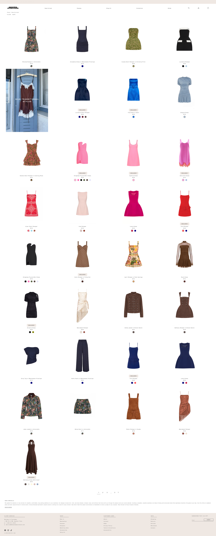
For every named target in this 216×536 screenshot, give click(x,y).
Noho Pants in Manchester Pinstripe (82, 378)
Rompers (62, 525)
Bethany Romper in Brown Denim (184, 328)
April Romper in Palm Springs (134, 277)
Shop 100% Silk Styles (14, 2)
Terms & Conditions (110, 528)
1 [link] (98, 493)
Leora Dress (133, 226)
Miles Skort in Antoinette (82, 429)
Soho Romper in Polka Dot (83, 277)
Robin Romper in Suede (133, 429)
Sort (14, 14)
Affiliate (153, 523)
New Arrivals (48, 8)
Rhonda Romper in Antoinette (31, 62)
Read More (8, 507)
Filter (9, 14)
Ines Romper (82, 226)
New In (62, 519)
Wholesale (154, 525)
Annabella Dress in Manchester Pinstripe (82, 62)
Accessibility (107, 530)
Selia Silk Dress (184, 176)
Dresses (79, 8)
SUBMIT (209, 519)
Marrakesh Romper (82, 328)
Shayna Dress (184, 112)
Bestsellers (63, 521)
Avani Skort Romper (31, 226)
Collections (139, 8)
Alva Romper (184, 226)
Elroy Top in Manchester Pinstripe (31, 378)
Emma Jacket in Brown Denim (133, 328)
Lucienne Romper (184, 62)
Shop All (108, 8)
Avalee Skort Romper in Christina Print (133, 62)
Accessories (63, 530)
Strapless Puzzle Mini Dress (82, 176)
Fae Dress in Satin (133, 112)
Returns (153, 521)
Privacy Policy (108, 525)
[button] (207, 7)
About (105, 519)
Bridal (169, 8)
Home (8, 12)
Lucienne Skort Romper (82, 112)
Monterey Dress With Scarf (31, 480)
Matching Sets (64, 528)
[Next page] (118, 492)
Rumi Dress (184, 277)
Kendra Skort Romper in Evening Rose (31, 176)
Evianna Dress (31, 328)
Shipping (153, 519)
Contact (106, 521)
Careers (153, 528)
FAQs (105, 523)
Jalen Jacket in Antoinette (31, 429)
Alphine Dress (133, 176)
